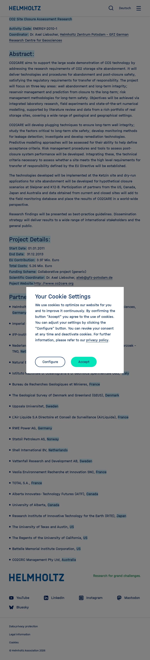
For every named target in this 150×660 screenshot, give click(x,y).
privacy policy (97, 340)
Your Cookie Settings (63, 296)
